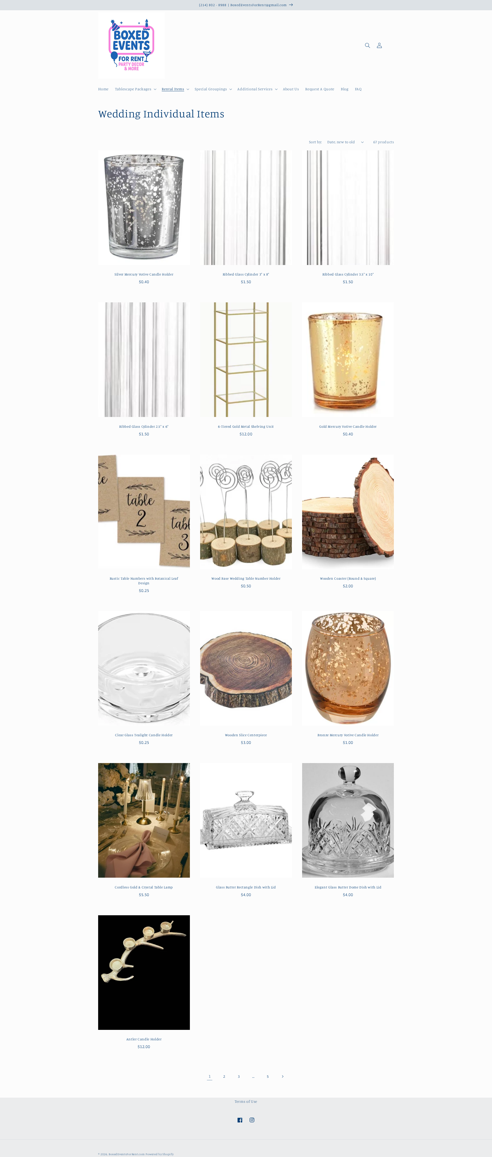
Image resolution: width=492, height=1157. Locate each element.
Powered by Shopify (159, 1154)
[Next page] (282, 1076)
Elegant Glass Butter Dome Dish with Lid (348, 887)
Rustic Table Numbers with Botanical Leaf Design (144, 580)
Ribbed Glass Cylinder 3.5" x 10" (348, 274)
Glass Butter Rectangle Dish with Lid (246, 887)
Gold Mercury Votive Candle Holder (348, 426)
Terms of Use (246, 1101)
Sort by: (315, 142)
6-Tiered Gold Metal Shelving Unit (246, 426)
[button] (135, 89)
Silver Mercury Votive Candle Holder (144, 274)
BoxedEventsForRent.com (127, 1154)
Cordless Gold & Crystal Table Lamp (144, 887)
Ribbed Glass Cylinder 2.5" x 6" (144, 426)
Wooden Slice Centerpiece (246, 735)
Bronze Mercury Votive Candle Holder (347, 735)
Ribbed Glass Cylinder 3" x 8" (246, 274)
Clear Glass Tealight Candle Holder (143, 735)
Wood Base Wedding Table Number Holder (245, 578)
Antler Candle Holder (144, 1039)
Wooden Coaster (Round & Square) (348, 578)
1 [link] (210, 1076)
